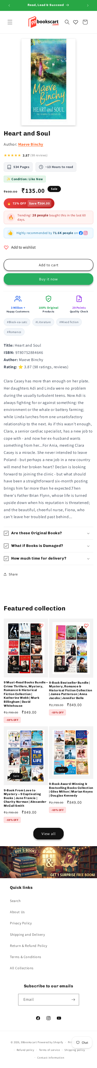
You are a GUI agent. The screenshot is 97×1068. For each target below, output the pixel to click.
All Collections (22, 968)
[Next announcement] (87, 5)
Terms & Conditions (25, 957)
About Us (17, 912)
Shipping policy (74, 1050)
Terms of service (49, 1050)
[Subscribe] (73, 999)
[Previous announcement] (9, 5)
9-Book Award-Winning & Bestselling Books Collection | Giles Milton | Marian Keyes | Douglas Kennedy (71, 789)
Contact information (50, 1057)
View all (49, 833)
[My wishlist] (76, 22)
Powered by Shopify (50, 1042)
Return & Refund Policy (28, 945)
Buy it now (48, 279)
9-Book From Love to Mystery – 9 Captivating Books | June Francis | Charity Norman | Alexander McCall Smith (25, 798)
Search (15, 901)
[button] (9, 22)
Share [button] (13, 574)
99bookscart (29, 1042)
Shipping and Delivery (27, 934)
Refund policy (25, 1050)
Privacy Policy (21, 923)
